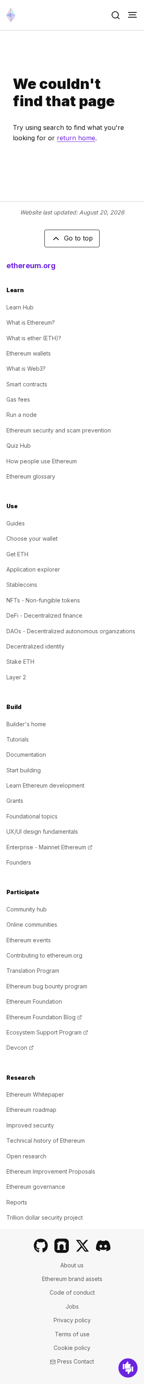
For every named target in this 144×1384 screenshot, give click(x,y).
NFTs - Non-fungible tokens (43, 600)
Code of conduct (72, 1292)
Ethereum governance (35, 1186)
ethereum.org (31, 265)
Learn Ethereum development (45, 785)
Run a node (21, 414)
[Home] (10, 15)
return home (76, 138)
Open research (26, 1156)
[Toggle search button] (115, 15)
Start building (23, 770)
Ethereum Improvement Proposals (50, 1171)
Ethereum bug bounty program (46, 986)
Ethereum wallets (28, 353)
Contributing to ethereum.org (44, 955)
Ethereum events (28, 940)
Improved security (30, 1125)
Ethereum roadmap (31, 1109)
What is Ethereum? (30, 322)
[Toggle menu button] (132, 15)
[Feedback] (128, 1368)
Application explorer (33, 569)
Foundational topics (32, 816)
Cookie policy (72, 1347)
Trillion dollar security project (44, 1217)
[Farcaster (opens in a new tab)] (61, 1246)
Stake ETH (20, 661)
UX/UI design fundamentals (42, 831)
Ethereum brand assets (72, 1278)
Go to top (78, 238)
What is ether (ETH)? (33, 338)
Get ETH (17, 554)
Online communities (31, 924)
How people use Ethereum (41, 461)
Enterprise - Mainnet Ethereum (49, 847)
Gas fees (18, 399)
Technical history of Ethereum (45, 1140)
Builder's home (26, 724)
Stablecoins (21, 584)
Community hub (26, 909)
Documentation (26, 754)
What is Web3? (26, 368)
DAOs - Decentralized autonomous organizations (70, 631)
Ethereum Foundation (34, 1001)
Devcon (20, 1047)
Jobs (72, 1306)
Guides (15, 523)
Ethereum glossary (30, 476)
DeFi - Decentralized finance (44, 615)
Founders (18, 862)
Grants (14, 800)
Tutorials (17, 739)
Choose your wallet (32, 538)
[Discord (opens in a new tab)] (103, 1246)
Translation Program (32, 970)
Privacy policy (72, 1320)
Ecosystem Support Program (47, 1032)
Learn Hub (20, 307)
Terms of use (72, 1334)
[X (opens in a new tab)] (82, 1246)
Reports (16, 1202)
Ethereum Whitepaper (35, 1094)
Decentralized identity (35, 646)
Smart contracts (26, 384)
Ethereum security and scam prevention (58, 430)
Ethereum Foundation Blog (44, 1017)
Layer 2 (16, 677)
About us (72, 1265)
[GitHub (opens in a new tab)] (41, 1246)
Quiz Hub (18, 445)
